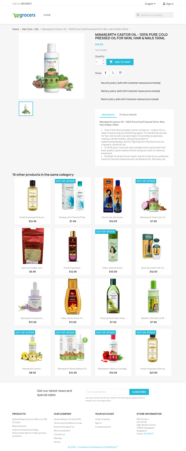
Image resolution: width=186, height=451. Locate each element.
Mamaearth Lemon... (32, 368)
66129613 (26, 3)
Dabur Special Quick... (113, 267)
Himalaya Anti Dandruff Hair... (73, 217)
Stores (57, 442)
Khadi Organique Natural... (32, 217)
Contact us (59, 434)
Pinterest (120, 73)
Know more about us (64, 426)
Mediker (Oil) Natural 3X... (153, 318)
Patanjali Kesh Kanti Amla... (113, 318)
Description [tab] (108, 114)
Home (47, 15)
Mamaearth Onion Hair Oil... (153, 217)
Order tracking (102, 419)
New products (19, 426)
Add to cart (119, 62)
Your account (104, 413)
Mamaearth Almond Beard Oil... (73, 368)
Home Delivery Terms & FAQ (67, 419)
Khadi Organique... (73, 267)
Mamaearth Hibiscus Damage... (113, 368)
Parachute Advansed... (113, 217)
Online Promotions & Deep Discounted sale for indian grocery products (29, 432)
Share (105, 73)
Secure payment (62, 430)
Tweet (113, 73)
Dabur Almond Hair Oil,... (73, 318)
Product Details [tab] (128, 114)
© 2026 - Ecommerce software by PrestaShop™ (93, 447)
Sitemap (58, 438)
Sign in (98, 423)
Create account (103, 426)
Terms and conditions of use (68, 423)
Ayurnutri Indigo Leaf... (33, 267)
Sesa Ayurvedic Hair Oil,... (153, 267)
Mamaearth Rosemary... (32, 318)
